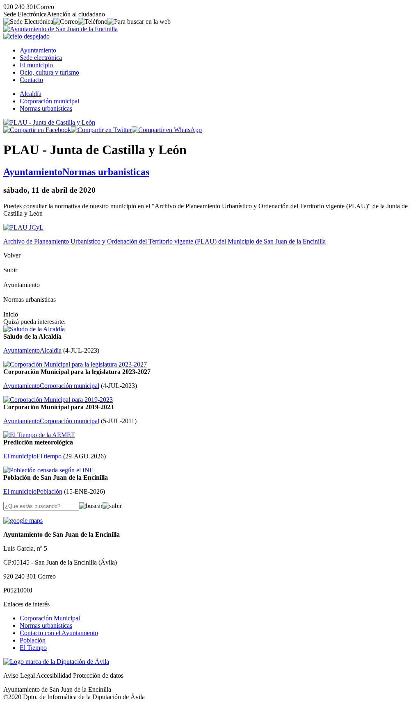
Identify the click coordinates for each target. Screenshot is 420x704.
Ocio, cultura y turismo (49, 72)
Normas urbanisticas (46, 108)
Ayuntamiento (38, 50)
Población (33, 640)
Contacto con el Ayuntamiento (59, 632)
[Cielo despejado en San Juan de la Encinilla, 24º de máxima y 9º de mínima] (26, 36)
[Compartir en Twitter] (101, 129)
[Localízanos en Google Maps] (23, 520)
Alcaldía (30, 93)
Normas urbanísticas (46, 625)
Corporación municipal (49, 101)
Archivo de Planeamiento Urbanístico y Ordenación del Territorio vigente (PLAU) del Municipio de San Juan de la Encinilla (164, 241)
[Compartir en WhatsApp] (167, 129)
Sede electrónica (41, 57)
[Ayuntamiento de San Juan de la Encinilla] (60, 28)
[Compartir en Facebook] (37, 129)
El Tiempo (33, 647)
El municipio (36, 65)
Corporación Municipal (50, 618)
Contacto (31, 79)
